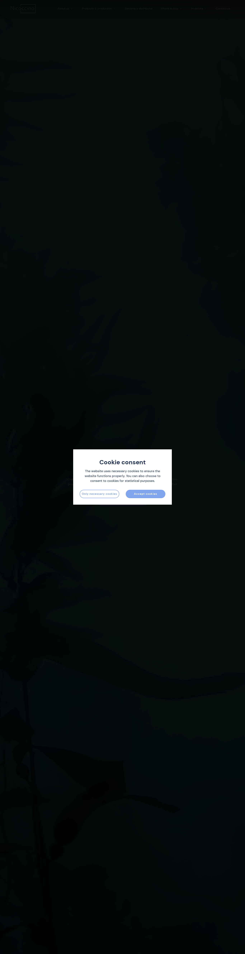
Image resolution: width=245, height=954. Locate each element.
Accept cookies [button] (145, 494)
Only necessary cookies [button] (99, 494)
